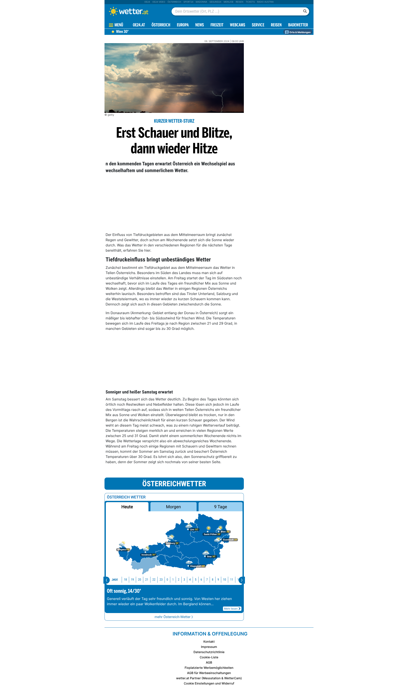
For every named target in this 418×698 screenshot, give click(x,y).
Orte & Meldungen (300, 32)
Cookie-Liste (209, 657)
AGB (209, 662)
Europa (183, 25)
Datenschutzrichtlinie (209, 652)
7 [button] (207, 579)
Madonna (201, 2)
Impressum (209, 647)
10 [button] (224, 579)
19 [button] (132, 579)
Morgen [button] (173, 506)
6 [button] (201, 579)
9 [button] (218, 579)
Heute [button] (127, 506)
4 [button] (190, 579)
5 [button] (195, 579)
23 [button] (161, 579)
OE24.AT (139, 25)
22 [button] (153, 579)
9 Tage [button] (220, 506)
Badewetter (298, 25)
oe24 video (158, 2)
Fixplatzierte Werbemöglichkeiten (209, 668)
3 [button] (184, 579)
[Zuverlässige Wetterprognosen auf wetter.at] (135, 11)
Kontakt (209, 642)
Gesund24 (215, 2)
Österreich (174, 2)
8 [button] (212, 579)
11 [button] (231, 579)
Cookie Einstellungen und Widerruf (209, 683)
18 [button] (125, 579)
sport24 (188, 2)
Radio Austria (265, 2)
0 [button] (167, 579)
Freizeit (217, 25)
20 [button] (139, 579)
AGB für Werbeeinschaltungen (209, 673)
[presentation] (106, 580)
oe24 (147, 2)
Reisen (239, 2)
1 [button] (173, 579)
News (199, 25)
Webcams (237, 25)
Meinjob (228, 2)
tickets (250, 2)
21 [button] (146, 579)
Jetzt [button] (115, 579)
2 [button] (178, 579)
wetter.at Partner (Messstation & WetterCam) (209, 678)
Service (258, 25)
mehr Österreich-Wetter (172, 617)
